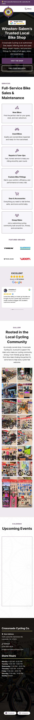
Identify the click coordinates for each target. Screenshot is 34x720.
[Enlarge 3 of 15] (14, 385)
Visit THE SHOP (17, 61)
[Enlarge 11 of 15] (14, 448)
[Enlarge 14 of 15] (30, 463)
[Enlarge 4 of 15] (30, 385)
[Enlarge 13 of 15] (14, 463)
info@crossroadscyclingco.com (12, 649)
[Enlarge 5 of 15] (14, 401)
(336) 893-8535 (7, 646)
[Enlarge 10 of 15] (30, 432)
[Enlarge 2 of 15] (30, 370)
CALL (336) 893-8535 (17, 68)
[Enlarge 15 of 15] (30, 479)
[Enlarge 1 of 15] (14, 370)
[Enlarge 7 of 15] (14, 417)
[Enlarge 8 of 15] (30, 417)
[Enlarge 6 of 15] (30, 401)
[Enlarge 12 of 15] (30, 448)
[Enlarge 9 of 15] (14, 432)
